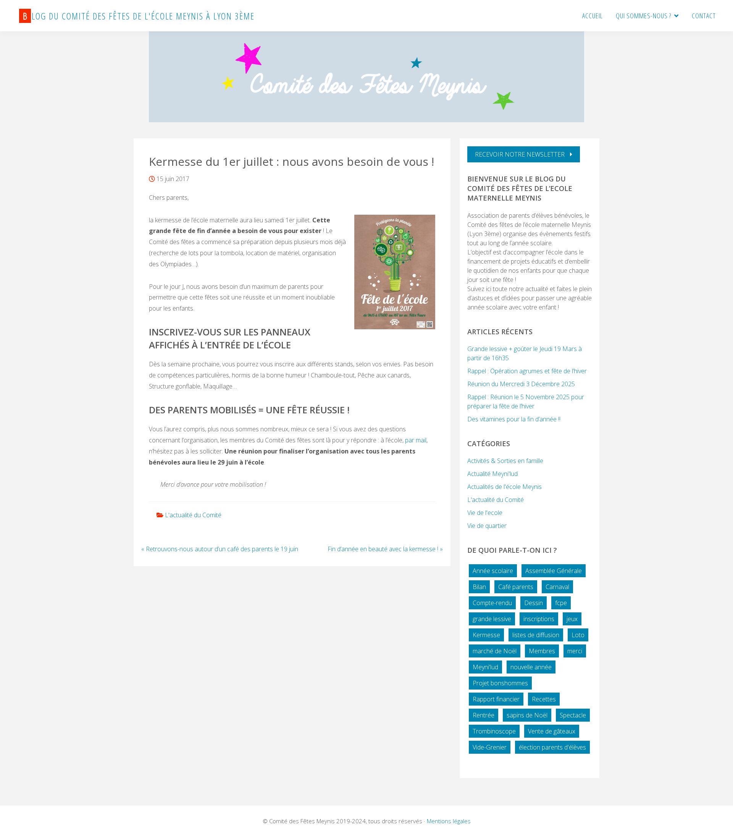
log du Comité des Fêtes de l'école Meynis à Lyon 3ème (139, 16)
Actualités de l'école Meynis (504, 486)
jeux (572, 619)
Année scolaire (493, 571)
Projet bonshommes (500, 683)
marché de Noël (495, 651)
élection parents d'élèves (552, 747)
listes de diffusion (535, 635)
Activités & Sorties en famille (505, 461)
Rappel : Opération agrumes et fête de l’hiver (527, 371)
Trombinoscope (494, 731)
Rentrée (483, 715)
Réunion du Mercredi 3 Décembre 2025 (521, 384)
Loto (578, 635)
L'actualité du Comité (193, 515)
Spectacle (573, 715)
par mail (415, 440)
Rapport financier (496, 699)
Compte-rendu (492, 603)
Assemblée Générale (553, 571)
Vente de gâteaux (551, 731)
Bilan (479, 587)
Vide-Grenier (490, 747)
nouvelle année (531, 667)
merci (574, 651)
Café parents (515, 587)
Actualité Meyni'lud (492, 473)
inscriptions (538, 619)
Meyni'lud (485, 667)
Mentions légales (449, 821)
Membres (542, 651)
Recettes (544, 699)
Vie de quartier (487, 525)
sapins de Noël (527, 715)
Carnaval (557, 587)
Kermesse (486, 635)
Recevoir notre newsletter (520, 154)
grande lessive (492, 619)
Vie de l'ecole (484, 512)
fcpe (561, 603)
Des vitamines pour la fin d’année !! (513, 419)
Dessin (533, 603)
